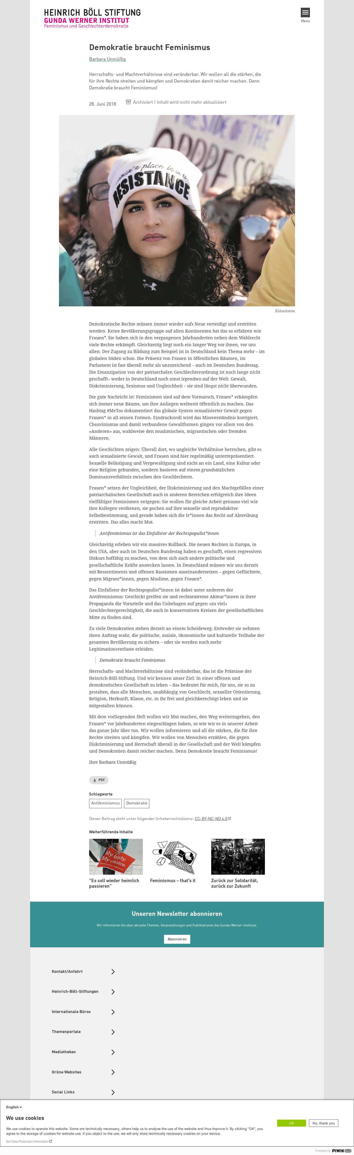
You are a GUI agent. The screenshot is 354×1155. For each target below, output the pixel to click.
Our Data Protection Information (27, 1141)
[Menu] (305, 12)
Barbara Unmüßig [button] (107, 59)
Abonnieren (177, 939)
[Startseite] (92, 17)
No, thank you (324, 1123)
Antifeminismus (105, 803)
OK (291, 1123)
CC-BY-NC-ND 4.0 (211, 819)
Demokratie (136, 803)
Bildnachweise (285, 310)
